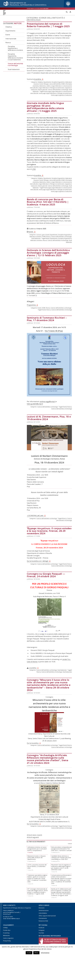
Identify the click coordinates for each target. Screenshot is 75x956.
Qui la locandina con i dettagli (37, 561)
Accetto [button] (29, 953)
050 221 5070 (9, 917)
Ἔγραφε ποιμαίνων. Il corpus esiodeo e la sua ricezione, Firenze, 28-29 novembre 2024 (49, 531)
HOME (63, 84)
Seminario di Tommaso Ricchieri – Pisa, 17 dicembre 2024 (47, 319)
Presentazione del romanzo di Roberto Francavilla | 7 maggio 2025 (48, 25)
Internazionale (10, 39)
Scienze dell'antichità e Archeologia (58, 240)
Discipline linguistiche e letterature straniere (15, 48)
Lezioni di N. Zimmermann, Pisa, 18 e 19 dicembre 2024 (49, 418)
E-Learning (6, 933)
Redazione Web (43, 921)
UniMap (5, 927)
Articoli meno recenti (34, 835)
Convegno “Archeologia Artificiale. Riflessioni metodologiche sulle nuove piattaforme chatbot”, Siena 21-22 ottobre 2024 (47, 759)
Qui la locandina (32, 743)
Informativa (45, 953)
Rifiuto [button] (36, 953)
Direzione (41, 908)
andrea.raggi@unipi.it (48, 401)
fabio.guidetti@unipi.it (35, 404)
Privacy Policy (7, 941)
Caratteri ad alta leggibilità (70, 11)
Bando (30, 232)
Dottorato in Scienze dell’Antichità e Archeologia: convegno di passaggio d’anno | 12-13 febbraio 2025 (48, 252)
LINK (34, 169)
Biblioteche (6, 935)
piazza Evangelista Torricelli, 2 (11, 912)
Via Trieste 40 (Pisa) (54, 331)
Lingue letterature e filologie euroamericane (51, 88)
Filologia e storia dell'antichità (52, 84)
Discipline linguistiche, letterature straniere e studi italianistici (15, 57)
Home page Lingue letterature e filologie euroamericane (55, 93)
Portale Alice (6, 930)
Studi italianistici (14, 69)
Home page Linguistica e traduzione (61, 95)
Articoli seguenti (33, 837)
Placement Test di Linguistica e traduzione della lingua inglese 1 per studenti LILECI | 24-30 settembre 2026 (61, 867)
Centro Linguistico (8, 938)
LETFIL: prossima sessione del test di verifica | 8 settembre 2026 (36, 866)
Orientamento (43, 918)
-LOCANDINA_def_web (35, 515)
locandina (37, 79)
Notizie (18, 23)
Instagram (41, 930)
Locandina (32, 668)
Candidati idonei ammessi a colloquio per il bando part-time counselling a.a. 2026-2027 (61, 857)
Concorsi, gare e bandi (42, 235)
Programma (31, 305)
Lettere (48, 86)
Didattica (8, 27)
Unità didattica (43, 913)
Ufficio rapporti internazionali (47, 916)
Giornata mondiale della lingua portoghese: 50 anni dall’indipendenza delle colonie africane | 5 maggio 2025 (45, 106)
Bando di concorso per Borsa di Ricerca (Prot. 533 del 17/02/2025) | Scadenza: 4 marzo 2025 (48, 202)
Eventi (7, 35)
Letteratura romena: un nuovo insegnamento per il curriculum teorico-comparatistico (37, 848)
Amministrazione (44, 910)
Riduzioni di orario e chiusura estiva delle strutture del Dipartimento (36, 857)
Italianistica (42, 86)
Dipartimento (10, 31)
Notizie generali (42, 89)
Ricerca (8, 42)
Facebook (41, 927)
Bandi (47, 238)
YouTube (41, 933)
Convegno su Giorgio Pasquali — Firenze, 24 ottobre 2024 (46, 575)
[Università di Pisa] (68, 6)
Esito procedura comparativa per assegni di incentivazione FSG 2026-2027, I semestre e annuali (61, 848)
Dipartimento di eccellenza (37, 8)
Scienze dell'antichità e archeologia (15, 64)
